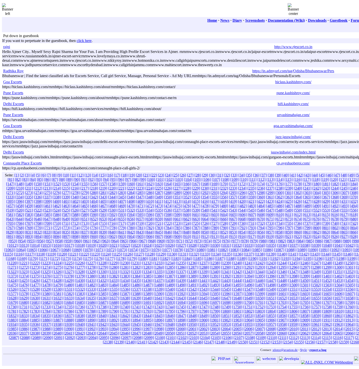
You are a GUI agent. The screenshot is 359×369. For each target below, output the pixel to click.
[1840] (102, 316)
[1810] (338, 311)
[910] (187, 237)
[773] (66, 228)
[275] (47, 193)
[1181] (154, 258)
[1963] (338, 324)
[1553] (316, 289)
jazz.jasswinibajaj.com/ (293, 137)
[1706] (316, 302)
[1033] (248, 245)
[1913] (349, 320)
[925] (326, 237)
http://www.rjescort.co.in (293, 47)
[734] (279, 223)
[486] (279, 206)
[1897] (170, 320)
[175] (270, 184)
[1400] (316, 276)
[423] (270, 201)
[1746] (192, 307)
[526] (75, 210)
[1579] (35, 294)
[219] (103, 188)
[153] (66, 184)
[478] (205, 206)
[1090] (313, 250)
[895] (47, 237)
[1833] (24, 316)
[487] (289, 206)
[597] (159, 215)
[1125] (117, 254)
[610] (279, 215)
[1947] (158, 324)
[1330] (102, 272)
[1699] (237, 302)
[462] (57, 206)
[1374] (24, 276)
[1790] (114, 311)
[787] (196, 228)
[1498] (271, 285)
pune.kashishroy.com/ (293, 93)
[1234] (170, 263)
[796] (279, 228)
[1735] (68, 307)
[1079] (189, 250)
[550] (298, 210)
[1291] (237, 267)
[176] (279, 184)
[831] (29, 232)
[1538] (147, 289)
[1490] (181, 285)
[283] (122, 193)
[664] (205, 219)
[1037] (293, 245)
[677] (326, 219)
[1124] (106, 254)
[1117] (29, 254)
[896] (57, 237)
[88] (62, 179)
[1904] (248, 320)
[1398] (293, 276)
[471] (140, 206)
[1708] (338, 302)
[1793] (147, 311)
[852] (224, 232)
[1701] (260, 302)
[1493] (215, 285)
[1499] (282, 285)
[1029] (203, 245)
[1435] (136, 280)
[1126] (128, 254)
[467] (103, 206)
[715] (103, 223)
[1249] (338, 263)
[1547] (248, 289)
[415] (196, 201)
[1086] (268, 250)
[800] (317, 228)
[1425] (24, 280)
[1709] (350, 302)
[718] (131, 223)
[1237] (203, 263)
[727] (214, 223)
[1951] (203, 324)
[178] (298, 184)
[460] (38, 206)
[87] (55, 179)
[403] (85, 201)
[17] (117, 175)
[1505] (350, 285)
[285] (140, 193)
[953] (13, 241)
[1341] (226, 272)
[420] (242, 201)
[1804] (271, 311)
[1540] (170, 289)
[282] (112, 193)
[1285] (170, 267)
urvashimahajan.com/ (293, 115)
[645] (29, 219)
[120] (334, 179)
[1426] (35, 280)
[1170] (33, 258)
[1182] (165, 258)
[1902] (226, 320)
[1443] (226, 280)
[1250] (349, 263)
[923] (307, 237)
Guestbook (339, 20)
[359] (251, 197)
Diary (237, 20)
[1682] (46, 302)
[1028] (192, 245)
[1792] (136, 311)
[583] (29, 215)
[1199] (352, 258)
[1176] (99, 258)
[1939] (68, 324)
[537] (177, 210)
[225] (159, 188)
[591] (103, 215)
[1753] (271, 307)
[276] (57, 193)
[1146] (348, 254)
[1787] (80, 311)
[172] (242, 184)
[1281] (125, 267)
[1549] (271, 289)
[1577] (13, 294)
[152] (57, 184)
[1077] (167, 250)
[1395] (260, 276)
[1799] (215, 311)
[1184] (187, 258)
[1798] (204, 311)
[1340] (215, 272)
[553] (326, 210)
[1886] (46, 320)
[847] (177, 232)
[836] (75, 232)
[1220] (12, 263)
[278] (75, 193)
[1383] (125, 276)
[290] (187, 193)
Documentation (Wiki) (286, 20)
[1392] (226, 276)
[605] (233, 215)
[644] (19, 219)
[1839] (91, 316)
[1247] (316, 263)
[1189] (242, 258)
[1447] (271, 280)
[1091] (324, 250)
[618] (353, 215)
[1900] (204, 320)
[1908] (293, 320)
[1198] (341, 258)
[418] (224, 201)
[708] (38, 223)
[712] (75, 223)
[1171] (44, 258)
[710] (57, 223)
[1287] (192, 267)
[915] (233, 237)
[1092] (335, 250)
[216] (75, 188)
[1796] (181, 311)
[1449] (293, 280)
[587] (66, 215)
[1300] (338, 267)
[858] (279, 232)
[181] (326, 184)
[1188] (231, 258)
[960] (78, 241)
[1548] (259, 289)
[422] (261, 201)
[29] (205, 175)
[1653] (293, 298)
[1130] (172, 254)
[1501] (305, 285)
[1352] (349, 272)
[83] (25, 179)
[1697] (215, 302)
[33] (234, 175)
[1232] (147, 263)
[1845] (158, 316)
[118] (316, 179)
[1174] (77, 258)
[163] (159, 184)
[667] (233, 219)
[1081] (212, 250)
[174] (261, 184)
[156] (94, 184)
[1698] (226, 302)
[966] (133, 241)
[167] (196, 184)
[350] (168, 197)
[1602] (293, 294)
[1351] (338, 272)
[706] (20, 223)
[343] (103, 197)
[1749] (226, 307)
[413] (177, 201)
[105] (197, 179)
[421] (251, 201)
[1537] (136, 289)
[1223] (46, 263)
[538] (186, 210)
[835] (66, 232)
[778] (112, 228)
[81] (11, 179)
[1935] (24, 324)
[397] (29, 201)
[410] (150, 201)
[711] (66, 223)
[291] (196, 193)
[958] (59, 241)
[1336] (170, 272)
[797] (289, 228)
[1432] (102, 280)
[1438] (170, 280)
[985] (310, 241)
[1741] (136, 307)
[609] (270, 215)
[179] (307, 184)
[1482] (91, 285)
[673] (289, 219)
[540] (205, 210)
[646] (38, 219)
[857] (270, 232)
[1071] (99, 250)
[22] (153, 175)
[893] (29, 237)
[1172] (55, 258)
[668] (242, 219)
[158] (112, 184)
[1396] (271, 276)
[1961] (316, 324)
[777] (103, 228)
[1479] (58, 285)
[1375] (35, 276)
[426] (298, 201)
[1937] (46, 324)
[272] (20, 193)
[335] (29, 197)
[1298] (316, 267)
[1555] (338, 289)
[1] (16, 175)
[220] (112, 188)
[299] (270, 193)
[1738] (102, 307)
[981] (272, 241)
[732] (261, 223)
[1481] (80, 285)
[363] (289, 197)
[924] (316, 237)
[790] (224, 228)
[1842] (125, 316)
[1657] (338, 298)
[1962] (327, 324)
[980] (263, 241)
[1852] (237, 316)
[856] (261, 232)
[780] (131, 228)
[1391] (215, 276)
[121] (343, 179)
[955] (31, 241)
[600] (187, 215)
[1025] (158, 245)
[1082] (223, 250)
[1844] (147, 316)
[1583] (80, 294)
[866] (353, 232)
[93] (98, 179)
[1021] (113, 245)
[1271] (13, 267)
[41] (293, 175)
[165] (177, 184)
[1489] (170, 285)
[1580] (46, 294)
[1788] (91, 311)
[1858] (304, 316)
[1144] (326, 254)
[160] (131, 184)
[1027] (181, 245)
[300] (279, 193)
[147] (10, 184)
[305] (326, 193)
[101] (160, 179)
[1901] (215, 320)
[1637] (113, 298)
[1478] (46, 285)
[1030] (215, 245)
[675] (307, 219)
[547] (270, 210)
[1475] (13, 285)
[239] (289, 188)
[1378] (69, 276)
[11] (73, 175)
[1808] (316, 311)
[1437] (158, 280)
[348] (149, 197)
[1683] (58, 302)
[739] (326, 223)
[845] (159, 232)
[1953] (226, 324)
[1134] (216, 254)
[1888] (69, 320)
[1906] (271, 320)
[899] (85, 237)
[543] (233, 210)
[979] (254, 241)
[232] (224, 188)
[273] (29, 193)
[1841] (113, 316)
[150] (38, 184)
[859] (289, 232)
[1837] (68, 316)
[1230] (125, 263)
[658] (149, 219)
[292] (205, 193)
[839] (103, 232)
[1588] (136, 294)
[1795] (170, 311)
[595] (140, 215)
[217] (84, 188)
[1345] (271, 272)
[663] (196, 219)
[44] (315, 175)
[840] (112, 232)
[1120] (62, 254)
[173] (251, 184)
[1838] (80, 316)
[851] (214, 232)
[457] (10, 206)
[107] (216, 179)
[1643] (181, 298)
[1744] (170, 307)
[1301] (350, 267)
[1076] (155, 250)
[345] (121, 197)
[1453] (338, 280)
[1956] (259, 324)
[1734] (57, 307)
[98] (135, 179)
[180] (316, 184)
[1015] (46, 245)
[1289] (215, 267)
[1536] (125, 289)
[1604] (316, 294)
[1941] (91, 324)
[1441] (203, 280)
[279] (85, 193)
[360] (261, 197)
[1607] (350, 294)
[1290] (226, 267)
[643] (10, 219)
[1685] (80, 302)
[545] (251, 210)
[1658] (349, 298)
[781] (140, 228)
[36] (256, 175)
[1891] (102, 320)
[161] (140, 184)
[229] (196, 188)
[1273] (35, 267)
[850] (205, 232)
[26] (183, 175)
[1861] (338, 316)
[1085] (257, 250)
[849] (196, 232)
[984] (300, 241)
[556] (353, 210)
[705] (10, 223)
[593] (122, 215)
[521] (29, 210)
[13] (87, 175)
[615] (326, 215)
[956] (40, 241)
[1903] (237, 320)
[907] (159, 237)
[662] (186, 219)
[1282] (136, 267)
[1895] (147, 320)
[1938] (57, 324)
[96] (120, 179)
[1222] (35, 263)
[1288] (204, 267)
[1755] (293, 307)
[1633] (68, 298)
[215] (66, 188)
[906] (150, 237)
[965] (124, 241)
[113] (270, 179)
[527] (84, 210)
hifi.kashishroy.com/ (293, 104)
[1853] (248, 316)
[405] (103, 201)
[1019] (91, 245)
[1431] (91, 280)
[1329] (91, 272)
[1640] (147, 298)
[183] (344, 184)
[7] (49, 175)
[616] (335, 215)
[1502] (316, 285)
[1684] (69, 302)
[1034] (259, 245)
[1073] (122, 250)
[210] (20, 188)
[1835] (46, 316)
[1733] (46, 307)
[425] (289, 201)
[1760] (349, 307)
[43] (307, 175)
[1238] (215, 263)
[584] (38, 215)
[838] (94, 232)
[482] (242, 206)
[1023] (136, 245)
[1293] (260, 267)
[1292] (248, 267)
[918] (261, 237)
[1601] (282, 294)
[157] (103, 184)
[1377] (58, 276)
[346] (131, 197)
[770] (38, 228)
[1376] (46, 276)
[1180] (143, 258)
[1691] (147, 302)
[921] (289, 237)
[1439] (181, 280)
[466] (94, 206)
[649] (66, 219)
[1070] (88, 250)
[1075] (144, 250)
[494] (354, 206)
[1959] (293, 324)
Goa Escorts (12, 82)
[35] (249, 175)
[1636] (102, 298)
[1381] (102, 276)
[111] (252, 179)
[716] (112, 223)
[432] (353, 201)
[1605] (327, 294)
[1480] (69, 285)
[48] (344, 175)
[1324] (35, 272)
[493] (344, 206)
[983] (291, 241)
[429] (326, 201)
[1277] (80, 267)
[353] (196, 197)
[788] (205, 228)
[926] (335, 237)
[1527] (24, 289)
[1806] (293, 311)
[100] (151, 179)
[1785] (58, 311)
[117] (307, 179)
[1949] (181, 324)
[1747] (203, 307)
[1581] (58, 294)
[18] (124, 175)
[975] (217, 241)
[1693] (170, 302)
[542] (224, 210)
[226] (168, 188)
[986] (319, 241)
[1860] (327, 316)
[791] (233, 228)
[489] (307, 206)
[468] (112, 206)
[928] (353, 237)
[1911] (327, 320)
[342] (94, 197)
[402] (75, 201)
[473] (159, 206)
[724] (186, 223)
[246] (353, 188)
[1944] (125, 324)
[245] (344, 188)
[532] (131, 210)
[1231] (136, 263)
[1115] (8, 254)
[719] (140, 223)
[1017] (68, 245)
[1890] (91, 320)
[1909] (305, 320)
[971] (180, 241)
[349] (159, 197)
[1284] (159, 267)
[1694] (181, 302)
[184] (353, 184)
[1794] (159, 311)
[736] (298, 223)
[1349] (316, 272)
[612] (298, 215)
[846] (168, 232)
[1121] (73, 254)
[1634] (80, 298)
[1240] (237, 263)
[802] (335, 228)
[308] (354, 193)
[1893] (125, 320)
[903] (122, 237)
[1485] (125, 285)
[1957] (271, 324)
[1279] (102, 267)
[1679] (13, 302)
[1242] (259, 263)
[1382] (114, 276)
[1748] (215, 307)
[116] (298, 179)
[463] (66, 206)
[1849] (203, 316)
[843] (140, 232)
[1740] (125, 307)
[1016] (57, 245)
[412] (168, 201)
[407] (122, 201)
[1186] (209, 258)
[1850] (215, 316)
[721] (159, 223)
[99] (142, 179)
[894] (38, 237)
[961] (87, 241)
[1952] (215, 324)
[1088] (290, 250)
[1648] (237, 298)
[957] (50, 241)
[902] (112, 237)
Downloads (317, 20)
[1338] (192, 272)
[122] (352, 179)
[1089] (301, 250)
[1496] (248, 285)
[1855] (271, 316)
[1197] (330, 258)
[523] (47, 210)
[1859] (316, 316)
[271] (10, 193)
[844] (149, 232)
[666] (224, 219)
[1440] (192, 280)
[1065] (32, 250)
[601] (196, 215)
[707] (29, 223)
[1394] (248, 276)
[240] (298, 188)
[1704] (293, 302)
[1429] (68, 280)
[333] (10, 197)
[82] (18, 179)
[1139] (271, 254)
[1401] (327, 276)
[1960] (304, 324)
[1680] (24, 302)
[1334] (147, 272)
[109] (234, 179)
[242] (316, 188)
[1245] (293, 263)
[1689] (125, 302)
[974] (207, 241)
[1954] (237, 324)
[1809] (327, 311)
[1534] (102, 289)
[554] (335, 210)
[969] (161, 241)
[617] (344, 215)
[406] (112, 201)
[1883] (13, 320)
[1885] (35, 320)
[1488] (159, 285)
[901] (103, 237)
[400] (57, 201)
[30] (212, 175)
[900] (94, 237)
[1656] (327, 298)
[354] (205, 197)
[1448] (282, 280)
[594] (131, 215)
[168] (205, 184)
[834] (57, 232)
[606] (242, 215)
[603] (215, 215)
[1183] (176, 258)
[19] (131, 175)
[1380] (91, 276)
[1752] (259, 307)
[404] (94, 201)
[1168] (11, 258)
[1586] (114, 294)
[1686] (91, 302)
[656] (131, 219)
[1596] (226, 294)
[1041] (338, 245)
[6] (43, 175)
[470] (131, 206)
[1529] (46, 289)
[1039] (316, 245)
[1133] (205, 254)
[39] (278, 175)
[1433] (113, 280)
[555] (344, 210)
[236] (261, 188)
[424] (279, 201)
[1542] (192, 289)
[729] (233, 223)
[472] (150, 206)
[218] (94, 188)
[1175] (88, 258)
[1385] (147, 276)
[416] (205, 201)
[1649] (248, 298)
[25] (175, 175)
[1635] (91, 298)
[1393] (237, 276)
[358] (242, 197)
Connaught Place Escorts (22, 163)
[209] (10, 188)
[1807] (305, 311)
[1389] (192, 276)
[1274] (46, 267)
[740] (335, 223)
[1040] (327, 245)
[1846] (170, 316)
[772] (57, 228)
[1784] (46, 311)
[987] (328, 241)
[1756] (304, 307)
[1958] (282, 324)
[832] (38, 232)
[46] (329, 175)
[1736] (80, 307)
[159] (121, 184)
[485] (270, 206)
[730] (242, 223)
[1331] (113, 272)
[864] (335, 232)
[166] (186, 184)
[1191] (264, 258)
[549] (289, 210)
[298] (261, 193)
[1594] (204, 294)
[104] (188, 179)
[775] (85, 228)
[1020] (102, 245)
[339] (66, 197)
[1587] (125, 294)
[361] (270, 197)
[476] (187, 206)
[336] (38, 197)
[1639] (136, 298)
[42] (300, 175)
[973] (198, 241)
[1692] (159, 302)
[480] (224, 206)
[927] (344, 237)
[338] (57, 197)
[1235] (181, 263)
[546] (261, 210)
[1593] (192, 294)
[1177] (110, 258)
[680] (353, 219)
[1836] (57, 316)
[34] (241, 175)
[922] (298, 237)
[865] (344, 232)
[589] (85, 215)
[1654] (304, 298)
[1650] (259, 298)
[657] (140, 219)
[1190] (253, 258)
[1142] (304, 254)
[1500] (293, 285)
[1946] (147, 324)
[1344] (259, 272)
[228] (186, 188)
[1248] (327, 263)
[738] (316, 223)
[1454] (349, 280)
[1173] (66, 258)
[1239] (226, 263)
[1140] (282, 254)
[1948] (170, 324)
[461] (47, 206)
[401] (66, 201)
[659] (159, 219)
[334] (19, 197)
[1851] (226, 316)
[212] (38, 188)
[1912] (338, 320)
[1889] (80, 320)
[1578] (24, 294)
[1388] (181, 276)
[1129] (161, 254)
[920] (279, 237)
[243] (326, 188)
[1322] (12, 272)
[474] (168, 206)
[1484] (114, 285)
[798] (298, 228)
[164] (168, 184)
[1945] (136, 324)
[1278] (91, 267)
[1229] (113, 263)
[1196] (319, 258)
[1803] (260, 311)
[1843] (136, 316)
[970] (170, 241)
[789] (215, 228)
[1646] (215, 298)
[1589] (147, 294)
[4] (33, 175)
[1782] (24, 311)
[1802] (248, 311)
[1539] (158, 289)
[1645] (203, 298)
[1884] (24, 320)
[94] (106, 179)
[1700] (248, 302)
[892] (20, 237)
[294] (224, 193)
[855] (251, 232)
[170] (224, 184)
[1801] (237, 311)
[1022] (125, 245)
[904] (131, 237)
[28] (197, 175)
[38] (271, 175)
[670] (261, 219)
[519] (10, 210)
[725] (196, 223)
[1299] (327, 267)
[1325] (46, 272)
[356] (224, 197)
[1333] (136, 272)
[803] (344, 228)
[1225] (68, 263)
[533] (140, 210)
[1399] (305, 276)
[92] (91, 179)
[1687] (102, 302)
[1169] (22, 258)
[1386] (159, 276)
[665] (214, 219)
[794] (261, 228)
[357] (233, 197)
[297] (252, 193)
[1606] (338, 294)
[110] (244, 179)
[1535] (113, 289)
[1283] (147, 267)
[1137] (249, 254)
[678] (335, 219)
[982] (282, 241)
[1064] (21, 250)
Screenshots (255, 20)
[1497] (260, 285)
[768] (20, 228)
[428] (316, 201)
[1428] (57, 280)
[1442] (215, 280)
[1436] (147, 280)
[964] (115, 241)
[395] (10, 201)
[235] (251, 188)
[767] (10, 228)
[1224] (57, 263)
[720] (149, 223)
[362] (279, 197)
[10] (66, 175)
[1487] (147, 285)
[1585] (102, 294)
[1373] (13, 276)
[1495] (237, 285)
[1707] (327, 302)
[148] (19, 184)
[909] (177, 237)
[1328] (80, 272)
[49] (351, 175)
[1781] (13, 311)
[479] (215, 206)
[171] (233, 184)
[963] (105, 241)
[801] (326, 228)
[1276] (69, 267)
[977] (235, 241)
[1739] (113, 307)
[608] (261, 215)
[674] (298, 219)
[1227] (91, 263)
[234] (242, 188)
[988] (337, 241)
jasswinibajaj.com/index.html (293, 152)
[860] (298, 232)
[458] (20, 206)
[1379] (80, 276)
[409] (140, 201)
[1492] (204, 285)
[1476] (24, 285)
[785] (177, 228)
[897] (66, 237)
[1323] (24, 272)
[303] (307, 193)
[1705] (305, 302)
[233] (233, 188)
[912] (205, 237)
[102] (169, 179)
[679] (344, 219)
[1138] (260, 254)
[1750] (237, 307)
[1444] (237, 280)
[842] (131, 232)
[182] (335, 184)
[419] (233, 201)
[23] (161, 175)
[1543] (203, 289)
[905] (140, 237)
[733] (270, 223)
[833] (47, 232)
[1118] (40, 254)
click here (84, 41)
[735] (289, 223)
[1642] (170, 298)
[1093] (346, 250)
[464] (75, 206)
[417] (214, 201)
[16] (109, 175)
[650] (75, 219)
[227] (177, 188)
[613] (307, 215)
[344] (112, 197)
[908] (168, 237)
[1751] (248, 307)
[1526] (12, 289)
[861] (307, 232)
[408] (131, 201)
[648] (57, 219)
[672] (279, 219)
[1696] (204, 302)
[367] (326, 197)
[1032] (237, 245)
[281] (103, 193)
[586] (57, 215)
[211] (29, 188)
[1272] (24, 267)
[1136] (238, 254)
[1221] (24, 263)
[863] (326, 232)
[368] (335, 197)
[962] (96, 241)
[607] (252, 215)
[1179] (132, 258)
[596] (150, 215)
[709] (47, 223)
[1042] (349, 245)
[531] (121, 210)
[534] (149, 210)
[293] (215, 193)
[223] (140, 188)
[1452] (327, 280)
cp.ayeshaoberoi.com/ (293, 163)
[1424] (12, 280)
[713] (84, 223)
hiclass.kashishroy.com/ (293, 82)
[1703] (282, 302)
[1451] (316, 280)
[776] (94, 228)
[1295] (282, 267)
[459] (29, 206)
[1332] (125, 272)
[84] (33, 179)
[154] (75, 184)
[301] (289, 193)
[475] (177, 206)
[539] (196, 210)
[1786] (69, 311)
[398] (38, 201)
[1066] (43, 250)
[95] (113, 179)
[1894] (136, 320)
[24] (168, 175)
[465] (85, 206)
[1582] (69, 294)
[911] (196, 237)
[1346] (282, 272)
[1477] (35, 285)
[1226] (80, 263)
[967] (142, 241)
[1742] (147, 307)
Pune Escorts (13, 93)
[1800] (226, 311)
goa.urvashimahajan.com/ (293, 126)
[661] (177, 219)
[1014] (35, 245)
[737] (307, 223)
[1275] (58, 267)
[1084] (245, 250)
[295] (233, 193)
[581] (10, 215)
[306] (335, 193)
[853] (233, 232)
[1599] (260, 294)
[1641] (158, 298)
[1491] (192, 285)
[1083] (234, 250)
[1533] (91, 289)
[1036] (282, 245)
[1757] (316, 307)
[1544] (215, 289)
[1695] (192, 302)
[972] (189, 241)
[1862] (349, 316)
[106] (206, 179)
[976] (226, 241)
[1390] (204, 276)
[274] (38, 193)
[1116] (19, 254)
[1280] (114, 267)
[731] (251, 223)
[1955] (248, 324)
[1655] (316, 298)
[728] (224, 223)
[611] (289, 215)
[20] (139, 175)
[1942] (102, 324)
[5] (38, 175)
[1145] (337, 254)
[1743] (158, 307)
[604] (224, 215)
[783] (159, 228)
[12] (80, 175)
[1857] (293, 316)
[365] (307, 197)
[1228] (102, 263)
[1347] (293, 272)
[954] (22, 241)
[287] (159, 193)
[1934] (12, 324)
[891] (10, 237)
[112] (261, 179)
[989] (347, 241)
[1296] (293, 267)
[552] (316, 210)
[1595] (215, 294)
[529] (103, 210)
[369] (344, 197)
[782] (150, 228)
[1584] (91, 294)
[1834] (35, 316)
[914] (224, 237)
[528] (94, 210)
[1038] (304, 245)
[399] (47, 201)
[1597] (237, 294)
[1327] (68, 272)
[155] (84, 184)
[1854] (259, 316)
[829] (10, 232)
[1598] (248, 294)
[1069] (77, 250)
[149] (29, 184)
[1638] (125, 298)
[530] (112, 210)
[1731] (24, 307)
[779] (122, 228)
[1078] (178, 250)
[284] (131, 193)
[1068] (66, 250)
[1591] (170, 294)
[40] (285, 175)
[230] (205, 188)
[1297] (305, 267)
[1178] (121, 258)
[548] (279, 210)
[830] (19, 232)
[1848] (192, 316)
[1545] (226, 289)
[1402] (338, 276)
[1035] (271, 245)
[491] (326, 206)
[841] (121, 232)
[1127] (139, 254)
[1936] (35, 324)
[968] (152, 241)
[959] (68, 241)
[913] (214, 237)
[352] (186, 197)
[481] (233, 206)
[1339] (203, 272)
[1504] (338, 285)
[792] (242, 228)
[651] (84, 219)
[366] (316, 197)
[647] (47, 219)
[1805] (282, 311)
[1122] (84, 254)
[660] (168, 219)
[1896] (159, 320)
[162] (149, 184)
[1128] (150, 254)
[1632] (57, 298)
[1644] (192, 298)
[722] (168, 223)
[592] (112, 215)
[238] (279, 188)
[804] (354, 228)
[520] (19, 210)
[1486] (136, 285)
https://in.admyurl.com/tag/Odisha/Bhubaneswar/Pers (293, 71)
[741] (344, 223)
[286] (150, 193)
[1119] (51, 254)
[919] (270, 237)
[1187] (220, 258)
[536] (168, 210)
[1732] (35, 307)
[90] (77, 179)
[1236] (192, 263)
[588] (75, 215)
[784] (168, 228)
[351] (177, 197)
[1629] (24, 298)
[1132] (194, 254)
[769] (29, 228)
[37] (263, 175)
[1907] (282, 320)
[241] (307, 188)
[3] (27, 175)
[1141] (293, 254)
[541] (214, 210)
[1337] (181, 272)
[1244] (282, 263)
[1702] (271, 302)
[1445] (248, 280)
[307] (344, 193)
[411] (159, 201)
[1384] (136, 276)
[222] (131, 188)
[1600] (271, 294)
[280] (94, 193)
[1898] (181, 320)
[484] (261, 206)
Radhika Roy (13, 71)
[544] (242, 210)
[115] (289, 179)
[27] (190, 175)
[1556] (349, 289)
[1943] (113, 324)
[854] (242, 232)
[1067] (54, 250)
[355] (214, 197)
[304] (317, 193)
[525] (66, 210)
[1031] (226, 245)
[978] (245, 241)
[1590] (159, 294)
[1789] (102, 311)
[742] (353, 223)
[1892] (114, 320)
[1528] (35, 289)
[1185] (198, 258)
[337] (47, 197)
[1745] (181, 307)
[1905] (260, 320)
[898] (75, 237)
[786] (187, 228)
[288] (168, 193)
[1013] (24, 245)
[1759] (338, 307)
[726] (205, 223)
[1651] (271, 298)
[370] (353, 197)
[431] (344, 201)
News (224, 20)
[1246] (304, 263)
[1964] (349, 324)
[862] (316, 232)
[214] (57, 188)
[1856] (282, 316)
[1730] (12, 307)
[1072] (111, 250)
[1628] (12, 298)
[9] (59, 175)
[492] (335, 206)
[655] (121, 219)
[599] (177, 215)
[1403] (350, 276)
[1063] (9, 250)
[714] (94, 223)
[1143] (315, 254)
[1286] (181, 267)
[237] (270, 188)
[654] (112, 219)
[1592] (181, 294)
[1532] (80, 289)
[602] (205, 215)
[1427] (46, 280)
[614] (316, 215)
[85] (40, 179)
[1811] (350, 311)
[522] (38, 210)
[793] (252, 228)
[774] (75, 228)
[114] (279, 179)
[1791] (125, 311)
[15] (102, 175)
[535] (159, 210)
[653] (103, 219)
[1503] (327, 285)
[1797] (192, 311)
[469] (122, 206)
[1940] (80, 324)
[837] (84, 232)
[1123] (95, 254)
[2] (22, 175)
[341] (84, 197)
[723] (177, 223)
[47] (337, 175)
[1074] (133, 250)
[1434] (125, 280)
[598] (168, 215)
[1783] (35, 311)
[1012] (12, 245)
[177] (289, 184)
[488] (298, 206)
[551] (307, 210)
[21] (146, 175)
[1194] (297, 258)
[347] (140, 197)
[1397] (282, 276)
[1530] (57, 289)
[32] (227, 175)
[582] (20, 215)
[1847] (181, 316)
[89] (69, 179)
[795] (270, 228)
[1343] (248, 272)
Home (212, 20)
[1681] (35, 302)
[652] (94, 219)
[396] (20, 201)
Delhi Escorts (13, 104)
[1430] (80, 280)
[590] (94, 215)
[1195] (308, 258)
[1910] (316, 320)
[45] (322, 175)
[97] (128, 179)
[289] (177, 193)
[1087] (279, 250)
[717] (121, 223)
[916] (242, 237)
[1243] (271, 263)
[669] (251, 219)
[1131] (183, 254)
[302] (298, 193)
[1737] (91, 307)
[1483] (102, 285)
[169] (214, 184)
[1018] (80, 245)
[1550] (282, 289)
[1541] (181, 289)
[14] (95, 175)
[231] (214, 188)
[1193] (286, 258)
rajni (6, 47)
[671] (270, 219)
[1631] (46, 298)
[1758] (327, 307)
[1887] (58, 320)
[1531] (68, 289)
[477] (196, 206)
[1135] (227, 254)
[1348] (304, 272)
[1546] (237, 289)
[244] (335, 188)
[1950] (192, 324)
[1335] (158, 272)
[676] (316, 219)
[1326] (57, 272)
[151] (47, 184)
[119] (325, 179)
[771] (47, 228)
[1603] (305, 294)
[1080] (200, 250)
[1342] (237, 272)
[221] (121, 188)
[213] (47, 188)
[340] (75, 197)
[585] (47, 215)
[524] (57, 210)
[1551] (293, 289)
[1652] (282, 298)
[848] (186, 232)
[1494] (226, 285)
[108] (225, 179)
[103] (179, 179)
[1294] (271, 267)
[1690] (136, 302)
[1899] (192, 320)
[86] (47, 179)
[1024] (147, 245)
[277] (66, 193)
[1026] (170, 245)
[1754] (282, 307)
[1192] (275, 258)
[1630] (35, 298)
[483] (252, 206)
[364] (298, 197)
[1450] (304, 280)
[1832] (12, 316)
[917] (251, 237)
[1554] (327, 289)
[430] (335, 201)
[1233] (158, 263)
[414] (186, 201)
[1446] (259, 280)
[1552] (304, 289)
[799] (307, 228)
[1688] (114, 302)
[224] (149, 188)
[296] (242, 193)
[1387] (170, 276)
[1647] (226, 298)
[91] (84, 179)
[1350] (327, 272)
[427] (307, 201)
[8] (54, 175)
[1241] (248, 263)
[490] (317, 206)
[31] (219, 175)
